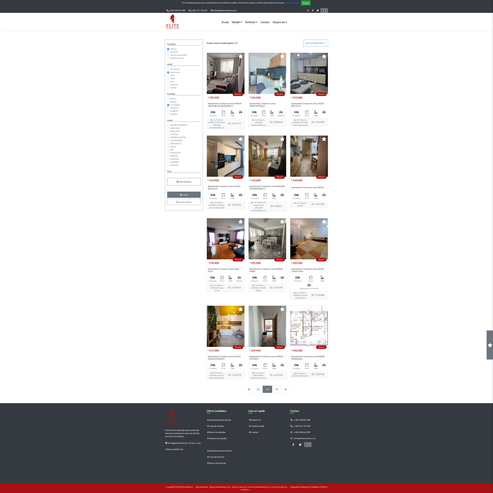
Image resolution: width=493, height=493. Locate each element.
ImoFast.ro (245, 490)
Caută (185, 195)
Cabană (173, 87)
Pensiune (174, 84)
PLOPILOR (174, 159)
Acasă (225, 22)
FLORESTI (174, 111)
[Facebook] (312, 10)
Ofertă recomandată (178, 55)
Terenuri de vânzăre (218, 438)
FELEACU (174, 108)
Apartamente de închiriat (220, 450)
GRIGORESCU (176, 143)
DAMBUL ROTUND (178, 137)
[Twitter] (317, 10)
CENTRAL (174, 134)
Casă (172, 75)
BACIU (173, 99)
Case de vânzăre (216, 426)
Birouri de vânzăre (217, 432)
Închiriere (174, 52)
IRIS (171, 150)
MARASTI (174, 156)
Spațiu (172, 78)
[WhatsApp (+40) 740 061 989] (307, 10)
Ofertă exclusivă (176, 58)
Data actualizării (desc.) (314, 43)
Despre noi (279, 22)
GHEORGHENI (176, 140)
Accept (306, 3)
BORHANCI (175, 128)
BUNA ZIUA (175, 131)
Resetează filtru (185, 202)
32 (258, 389)
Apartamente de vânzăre (220, 420)
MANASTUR (175, 153)
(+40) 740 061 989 (177, 10)
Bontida (173, 102)
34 (276, 389)
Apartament (175, 72)
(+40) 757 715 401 (199, 10)
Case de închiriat (216, 457)
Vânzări (236, 22)
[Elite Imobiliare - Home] (172, 22)
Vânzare (173, 49)
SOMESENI (174, 162)
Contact (265, 22)
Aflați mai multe (292, 2)
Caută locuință (257, 426)
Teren (172, 81)
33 (267, 389)
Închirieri (250, 22)
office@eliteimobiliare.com (225, 10)
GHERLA (173, 114)
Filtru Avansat (184, 181)
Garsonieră (174, 69)
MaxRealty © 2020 (318, 487)
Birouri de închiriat (217, 463)
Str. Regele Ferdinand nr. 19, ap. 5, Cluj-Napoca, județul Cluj (183, 444)
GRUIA (173, 146)
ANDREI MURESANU (178, 125)
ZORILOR (174, 165)
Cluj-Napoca (175, 105)
